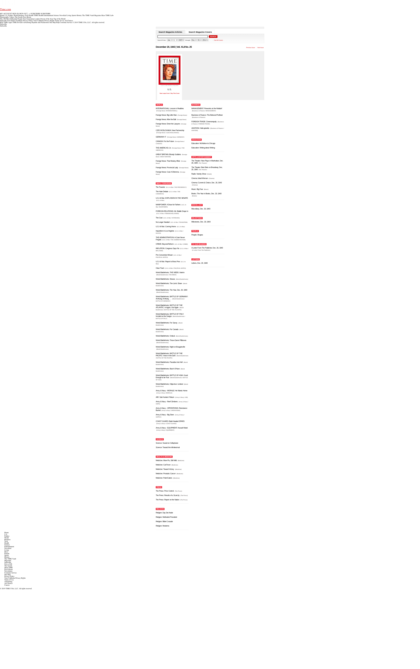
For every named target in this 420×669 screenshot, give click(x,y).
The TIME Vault (10, 559)
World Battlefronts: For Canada (167, 329)
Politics (6, 536)
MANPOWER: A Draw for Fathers (168, 205)
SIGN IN (15, 13)
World (6, 538)
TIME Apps (8, 22)
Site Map (52, 22)
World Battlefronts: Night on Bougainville (170, 347)
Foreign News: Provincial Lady (167, 168)
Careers (7, 585)
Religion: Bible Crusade (164, 521)
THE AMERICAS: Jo (163, 148)
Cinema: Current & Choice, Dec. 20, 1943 (206, 183)
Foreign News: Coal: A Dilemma (167, 172)
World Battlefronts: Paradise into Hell (169, 362)
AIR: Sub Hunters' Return (165, 397)
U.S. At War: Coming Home (166, 226)
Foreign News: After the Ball (166, 119)
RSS (1, 22)
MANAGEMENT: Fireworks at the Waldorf (206, 108)
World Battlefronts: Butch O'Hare (168, 369)
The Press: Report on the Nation (167, 500)
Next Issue (260, 47)
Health (6, 543)
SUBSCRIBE (35, 13)
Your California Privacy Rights (44, 20)
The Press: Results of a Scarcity (167, 495)
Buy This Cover (175, 93)
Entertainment (9, 546)
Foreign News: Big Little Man (166, 115)
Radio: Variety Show (198, 174)
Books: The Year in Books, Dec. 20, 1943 (206, 194)
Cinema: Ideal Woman (199, 178)
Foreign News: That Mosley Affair (168, 161)
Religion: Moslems (162, 526)
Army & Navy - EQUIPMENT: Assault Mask (172, 428)
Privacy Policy (28, 20)
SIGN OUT (23, 13)
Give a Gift (8, 564)
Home (6, 532)
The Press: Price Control (165, 491)
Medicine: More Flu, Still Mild (166, 460)
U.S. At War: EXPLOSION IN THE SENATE (172, 198)
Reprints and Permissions (40, 22)
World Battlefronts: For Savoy (166, 323)
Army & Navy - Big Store (165, 415)
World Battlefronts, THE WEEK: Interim (170, 272)
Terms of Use (59, 20)
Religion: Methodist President (166, 517)
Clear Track (160, 268)
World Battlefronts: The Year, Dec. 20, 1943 (171, 290)
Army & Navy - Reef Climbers (167, 402)
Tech (6, 541)
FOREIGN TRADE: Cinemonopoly (204, 122)
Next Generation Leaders (31, 19)
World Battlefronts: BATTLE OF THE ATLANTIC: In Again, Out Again (169, 306)
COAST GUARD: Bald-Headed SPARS (170, 421)
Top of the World (59, 19)
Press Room (8, 569)
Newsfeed (7, 548)
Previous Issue (250, 47)
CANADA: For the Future (165, 141)
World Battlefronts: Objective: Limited (169, 384)
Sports (6, 555)
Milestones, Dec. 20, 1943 (200, 222)
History (7, 557)
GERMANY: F (161, 137)
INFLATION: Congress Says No (167, 248)
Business (7, 539)
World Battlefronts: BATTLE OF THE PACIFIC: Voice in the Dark (169, 354)
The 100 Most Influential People (11, 19)
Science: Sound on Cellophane (167, 443)
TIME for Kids (17, 22)
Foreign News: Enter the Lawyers (168, 124)
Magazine (7, 560)
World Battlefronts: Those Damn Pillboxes (171, 340)
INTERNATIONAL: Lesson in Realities (170, 108)
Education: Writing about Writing (203, 148)
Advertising (27, 22)
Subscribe (3, 20)
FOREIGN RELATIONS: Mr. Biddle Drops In (172, 211)
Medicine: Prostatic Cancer (166, 474)
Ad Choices (69, 20)
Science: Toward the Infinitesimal (168, 447)
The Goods (8, 566)
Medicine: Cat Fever (163, 465)
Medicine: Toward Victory (165, 469)
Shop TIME (8, 567)
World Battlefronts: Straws (165, 279)
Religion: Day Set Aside (164, 513)
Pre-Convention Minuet (164, 255)
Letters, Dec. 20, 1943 (199, 263)
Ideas (6, 552)
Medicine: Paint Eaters (164, 478)
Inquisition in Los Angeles (165, 231)
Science (7, 545)
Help (58, 22)
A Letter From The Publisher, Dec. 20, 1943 (207, 248)
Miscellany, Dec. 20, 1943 (200, 209)
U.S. (5, 534)
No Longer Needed (162, 222)
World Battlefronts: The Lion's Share (169, 283)
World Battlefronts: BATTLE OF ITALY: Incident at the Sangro (170, 315)
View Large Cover (165, 93)
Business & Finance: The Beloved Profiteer (207, 115)
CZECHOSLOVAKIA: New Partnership (170, 130)
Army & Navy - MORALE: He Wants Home (171, 391)
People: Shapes (197, 235)
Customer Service (66, 22)
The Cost (159, 218)
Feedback (19, 20)
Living (6, 550)
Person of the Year (46, 19)
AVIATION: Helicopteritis (200, 128)
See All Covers (218, 40)
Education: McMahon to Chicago (203, 143)
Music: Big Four (197, 189)
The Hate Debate (162, 191)
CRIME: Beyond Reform (165, 244)
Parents (6, 553)
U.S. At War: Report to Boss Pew (168, 261)
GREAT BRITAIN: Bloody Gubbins (168, 154)
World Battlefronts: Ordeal (165, 336)
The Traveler (160, 187)
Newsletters (11, 20)
